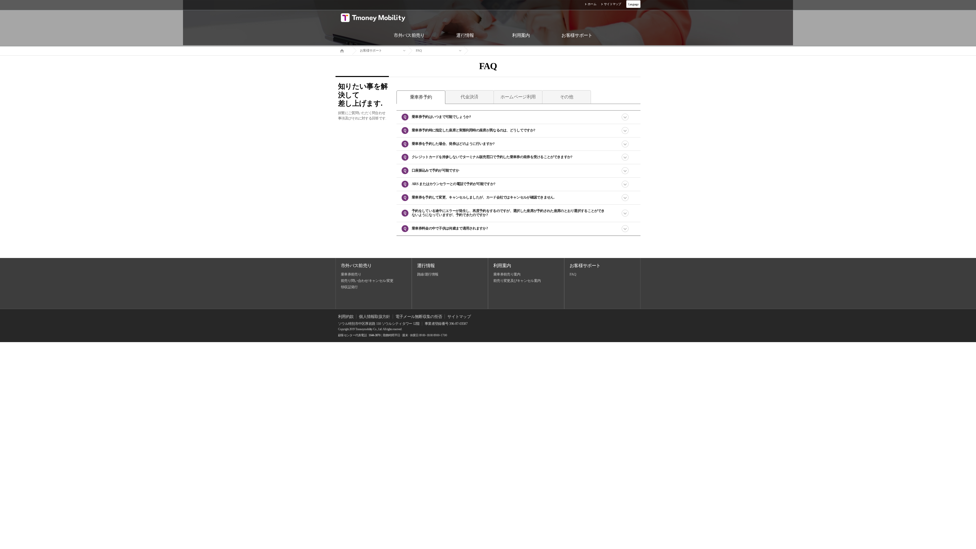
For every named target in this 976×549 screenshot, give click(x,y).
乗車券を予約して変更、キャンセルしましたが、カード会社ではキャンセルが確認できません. (483, 197)
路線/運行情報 (427, 274)
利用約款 (346, 316)
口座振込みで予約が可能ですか (435, 170)
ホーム (592, 4)
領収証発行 (349, 287)
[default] (492, 51)
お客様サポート (371, 50)
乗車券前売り (351, 274)
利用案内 (502, 265)
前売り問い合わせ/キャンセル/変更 (367, 281)
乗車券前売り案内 (506, 274)
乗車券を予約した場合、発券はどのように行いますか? (453, 144)
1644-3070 (374, 335)
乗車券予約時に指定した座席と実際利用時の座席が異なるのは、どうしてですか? (473, 130)
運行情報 (426, 265)
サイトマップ (612, 4)
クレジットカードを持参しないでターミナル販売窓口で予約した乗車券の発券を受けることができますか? (492, 157)
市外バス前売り (356, 265)
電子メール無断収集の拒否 (418, 316)
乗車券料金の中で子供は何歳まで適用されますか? (450, 228)
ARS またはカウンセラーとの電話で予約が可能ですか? (453, 184)
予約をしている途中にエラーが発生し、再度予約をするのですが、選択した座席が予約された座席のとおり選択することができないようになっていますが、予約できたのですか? (508, 213)
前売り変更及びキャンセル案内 (517, 281)
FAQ (418, 50)
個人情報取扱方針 (374, 316)
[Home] (344, 50)
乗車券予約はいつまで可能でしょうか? (441, 117)
